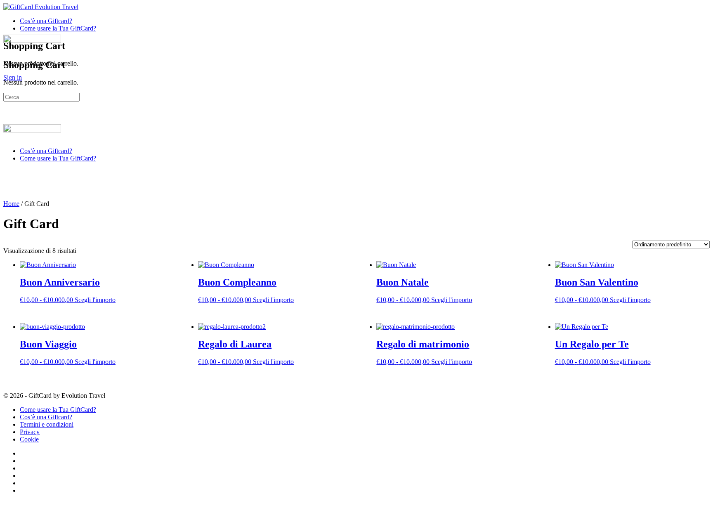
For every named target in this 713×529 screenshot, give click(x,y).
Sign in (12, 77)
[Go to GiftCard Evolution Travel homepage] (40, 6)
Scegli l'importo (95, 299)
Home (11, 203)
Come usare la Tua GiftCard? (58, 158)
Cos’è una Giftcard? (46, 150)
